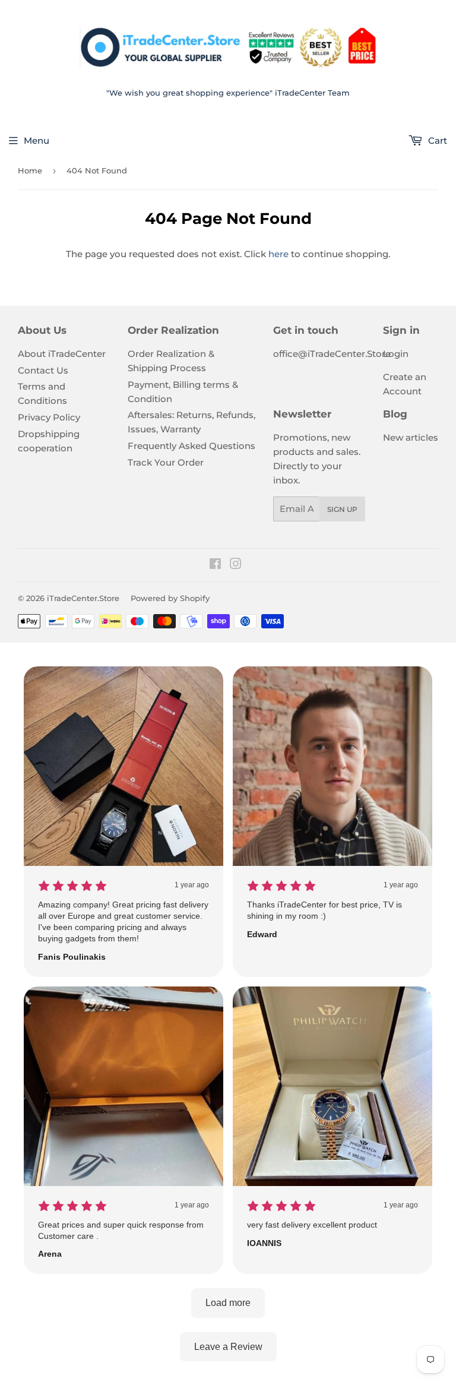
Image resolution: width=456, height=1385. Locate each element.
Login (395, 353)
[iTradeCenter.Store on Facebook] (215, 565)
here (278, 254)
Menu (36, 140)
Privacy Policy (49, 417)
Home (30, 170)
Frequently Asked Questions (191, 445)
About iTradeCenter (62, 353)
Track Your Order (166, 462)
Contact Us (43, 370)
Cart (436, 140)
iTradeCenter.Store (83, 598)
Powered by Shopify (170, 598)
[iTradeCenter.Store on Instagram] (236, 565)
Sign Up (342, 509)
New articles (410, 437)
